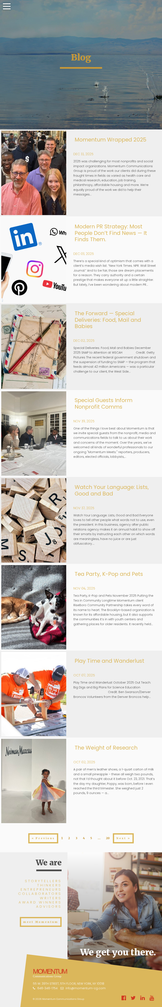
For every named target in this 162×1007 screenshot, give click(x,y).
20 (108, 838)
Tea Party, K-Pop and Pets (109, 574)
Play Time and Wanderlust (109, 661)
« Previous (43, 838)
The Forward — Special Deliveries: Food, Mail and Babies (108, 320)
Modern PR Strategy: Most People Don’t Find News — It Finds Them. (111, 233)
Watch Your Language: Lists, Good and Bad (112, 490)
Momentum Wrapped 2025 (110, 139)
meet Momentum (40, 922)
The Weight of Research (106, 747)
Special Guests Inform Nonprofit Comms (103, 403)
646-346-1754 (47, 988)
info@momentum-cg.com (86, 988)
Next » (123, 838)
